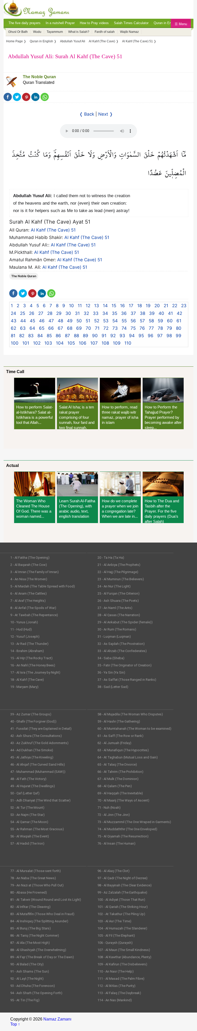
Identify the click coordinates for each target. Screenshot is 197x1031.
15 (114, 305)
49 (70, 320)
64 (32, 328)
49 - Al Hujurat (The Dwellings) (32, 786)
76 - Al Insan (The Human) (116, 843)
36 (124, 313)
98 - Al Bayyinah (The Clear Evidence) (124, 885)
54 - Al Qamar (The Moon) (29, 822)
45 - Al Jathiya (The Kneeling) (31, 757)
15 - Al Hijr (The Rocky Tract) (31, 658)
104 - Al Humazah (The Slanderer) (122, 928)
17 (131, 305)
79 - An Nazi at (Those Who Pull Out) (37, 885)
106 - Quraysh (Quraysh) (115, 943)
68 (69, 328)
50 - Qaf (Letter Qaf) (25, 793)
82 (21, 335)
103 (48, 343)
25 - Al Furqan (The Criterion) (118, 593)
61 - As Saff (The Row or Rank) (120, 736)
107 (94, 343)
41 (170, 313)
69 (79, 328)
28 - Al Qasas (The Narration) (118, 615)
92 (113, 335)
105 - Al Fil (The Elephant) (116, 935)
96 (150, 335)
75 (133, 328)
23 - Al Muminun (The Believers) (120, 579)
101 (25, 343)
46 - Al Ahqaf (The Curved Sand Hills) (37, 764)
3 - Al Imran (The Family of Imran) (34, 572)
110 (127, 343)
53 (106, 320)
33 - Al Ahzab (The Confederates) (122, 651)
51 (88, 320)
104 (60, 343)
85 (49, 335)
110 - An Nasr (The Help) (115, 971)
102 (37, 343)
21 (166, 305)
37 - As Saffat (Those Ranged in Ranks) (126, 680)
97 (160, 335)
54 (115, 320)
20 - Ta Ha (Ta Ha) (110, 557)
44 (23, 320)
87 (67, 335)
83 (31, 335)
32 (86, 313)
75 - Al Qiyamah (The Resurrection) (123, 836)
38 (142, 313)
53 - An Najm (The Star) (27, 815)
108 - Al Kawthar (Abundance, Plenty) (124, 957)
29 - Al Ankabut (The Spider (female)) (125, 622)
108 (105, 343)
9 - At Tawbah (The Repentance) (34, 615)
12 (88, 305)
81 (13, 335)
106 (82, 343)
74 (124, 328)
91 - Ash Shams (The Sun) (29, 971)
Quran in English (166, 23)
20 (157, 305)
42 (179, 313)
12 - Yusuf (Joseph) (25, 636)
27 (40, 313)
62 (13, 328)
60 (170, 320)
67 (60, 328)
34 (105, 313)
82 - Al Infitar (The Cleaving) (30, 907)
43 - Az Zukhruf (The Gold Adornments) (39, 743)
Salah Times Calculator (131, 23)
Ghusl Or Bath (18, 32)
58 (151, 320)
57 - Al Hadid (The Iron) (27, 843)
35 (114, 313)
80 (178, 328)
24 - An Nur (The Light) (114, 586)
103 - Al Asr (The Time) (114, 921)
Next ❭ (105, 114)
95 (141, 335)
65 (41, 328)
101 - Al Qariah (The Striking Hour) (122, 907)
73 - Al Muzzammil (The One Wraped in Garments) (134, 822)
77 (151, 328)
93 (122, 335)
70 (88, 328)
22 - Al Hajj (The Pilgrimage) (117, 572)
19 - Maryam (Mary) (24, 687)
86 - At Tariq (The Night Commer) (34, 935)
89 (85, 335)
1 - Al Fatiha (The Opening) (30, 557)
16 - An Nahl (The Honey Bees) (32, 665)
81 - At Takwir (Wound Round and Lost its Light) (45, 900)
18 (139, 305)
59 (160, 320)
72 (106, 328)
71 (97, 328)
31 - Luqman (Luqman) (114, 636)
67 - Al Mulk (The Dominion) (118, 779)
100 (14, 343)
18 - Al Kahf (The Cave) (27, 680)
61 (178, 320)
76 (142, 328)
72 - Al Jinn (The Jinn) (113, 815)
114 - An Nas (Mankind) (114, 1000)
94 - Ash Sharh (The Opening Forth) (36, 993)
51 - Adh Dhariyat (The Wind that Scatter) (40, 800)
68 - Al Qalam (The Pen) (114, 786)
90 (95, 335)
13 (96, 305)
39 (152, 313)
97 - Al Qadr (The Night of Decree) (122, 878)
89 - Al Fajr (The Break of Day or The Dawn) (42, 957)
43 (13, 320)
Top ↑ (15, 1024)
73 (115, 328)
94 (132, 335)
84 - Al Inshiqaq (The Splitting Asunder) (39, 921)
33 (95, 313)
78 (160, 328)
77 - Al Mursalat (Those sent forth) (35, 871)
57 (142, 320)
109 (117, 343)
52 (96, 320)
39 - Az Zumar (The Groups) (30, 714)
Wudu (37, 32)
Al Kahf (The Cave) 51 (53, 230)
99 (178, 335)
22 (174, 305)
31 (77, 313)
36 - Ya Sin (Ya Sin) (111, 672)
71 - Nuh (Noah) (109, 807)
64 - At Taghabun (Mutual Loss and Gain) (127, 757)
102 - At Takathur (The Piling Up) (121, 914)
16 (122, 305)
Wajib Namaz (129, 32)
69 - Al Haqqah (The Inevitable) (120, 793)
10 (71, 305)
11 (80, 305)
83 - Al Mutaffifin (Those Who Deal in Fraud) (42, 914)
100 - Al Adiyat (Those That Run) (121, 900)
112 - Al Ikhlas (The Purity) (116, 986)
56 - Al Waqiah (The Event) (29, 836)
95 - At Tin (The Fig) (25, 1000)
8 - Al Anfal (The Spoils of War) (33, 608)
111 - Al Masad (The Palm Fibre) (120, 978)
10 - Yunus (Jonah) (24, 622)
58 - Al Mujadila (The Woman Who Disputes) (130, 714)
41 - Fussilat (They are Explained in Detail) (41, 728)
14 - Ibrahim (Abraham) (27, 651)
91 (104, 335)
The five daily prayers (24, 23)
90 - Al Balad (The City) (27, 964)
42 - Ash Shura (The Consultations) (36, 736)
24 (13, 313)
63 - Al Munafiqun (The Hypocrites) (123, 750)
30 (68, 313)
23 (183, 305)
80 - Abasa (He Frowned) (28, 892)
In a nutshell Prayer (60, 23)
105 (71, 343)
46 (42, 320)
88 (76, 335)
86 (58, 335)
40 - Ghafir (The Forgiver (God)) (33, 721)
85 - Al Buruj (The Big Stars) (30, 928)
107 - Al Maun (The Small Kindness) (123, 950)
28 (49, 313)
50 (79, 320)
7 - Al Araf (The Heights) (28, 601)
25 (22, 313)
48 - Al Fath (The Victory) (28, 779)
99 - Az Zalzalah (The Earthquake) (122, 892)
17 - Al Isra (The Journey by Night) (35, 672)
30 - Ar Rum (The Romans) (116, 629)
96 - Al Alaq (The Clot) (113, 871)
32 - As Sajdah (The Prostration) (121, 644)
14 (105, 305)
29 (59, 313)
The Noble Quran (39, 77)
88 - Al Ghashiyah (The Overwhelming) (38, 950)
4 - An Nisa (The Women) (28, 579)
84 (40, 335)
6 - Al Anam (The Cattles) (28, 593)
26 (31, 313)
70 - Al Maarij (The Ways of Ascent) (123, 800)
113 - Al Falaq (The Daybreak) (119, 993)
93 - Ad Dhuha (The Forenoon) (32, 986)
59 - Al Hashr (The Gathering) (118, 721)
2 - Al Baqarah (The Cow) (28, 565)
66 (51, 328)
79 (169, 328)
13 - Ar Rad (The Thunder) (29, 644)
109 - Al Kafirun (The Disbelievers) (122, 964)
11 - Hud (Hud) (21, 629)
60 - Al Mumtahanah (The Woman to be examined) (134, 728)
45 (32, 320)
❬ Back (86, 114)
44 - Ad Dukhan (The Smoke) (31, 750)
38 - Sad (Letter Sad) (112, 687)
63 (23, 328)
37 (133, 313)
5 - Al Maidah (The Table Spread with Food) (42, 586)
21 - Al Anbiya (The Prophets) (118, 565)
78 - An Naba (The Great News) (33, 878)
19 (148, 305)
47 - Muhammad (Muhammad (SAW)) (37, 772)
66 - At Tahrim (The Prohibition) (120, 772)
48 (60, 320)
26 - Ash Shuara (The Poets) (118, 601)
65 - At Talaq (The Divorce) (117, 764)
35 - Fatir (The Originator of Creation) (124, 665)
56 (133, 320)
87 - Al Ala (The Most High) (30, 943)
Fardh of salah (105, 32)
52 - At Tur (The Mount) (27, 807)
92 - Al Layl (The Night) (27, 978)
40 (161, 313)
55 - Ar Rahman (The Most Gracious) (37, 829)
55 (124, 320)
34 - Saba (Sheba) (110, 658)
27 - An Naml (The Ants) (114, 608)
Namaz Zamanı (57, 1019)
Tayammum (55, 32)
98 (169, 335)
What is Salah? (78, 32)
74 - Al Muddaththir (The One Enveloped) (127, 829)
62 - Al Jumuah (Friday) (114, 743)
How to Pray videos (94, 23)
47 (51, 320)
